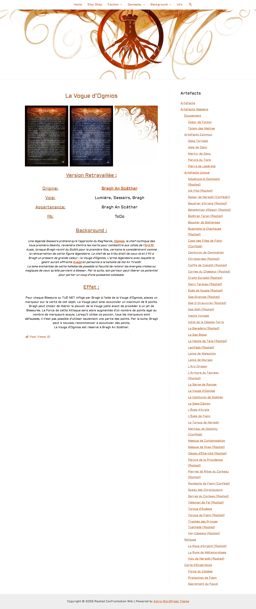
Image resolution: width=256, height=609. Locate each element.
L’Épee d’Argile (198, 410)
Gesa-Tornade (198, 141)
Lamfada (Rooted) (201, 347)
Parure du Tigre (199, 160)
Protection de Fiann (202, 578)
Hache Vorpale (198, 316)
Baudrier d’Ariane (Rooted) (207, 203)
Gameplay (134, 4)
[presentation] (120, 4)
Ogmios (119, 241)
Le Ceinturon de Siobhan (205, 397)
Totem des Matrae (201, 128)
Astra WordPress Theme (171, 601)
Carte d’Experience (198, 565)
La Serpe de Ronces (202, 384)
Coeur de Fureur (200, 122)
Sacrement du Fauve (203, 584)
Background (159, 4)
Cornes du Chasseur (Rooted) (209, 272)
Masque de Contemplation (206, 441)
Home (78, 4)
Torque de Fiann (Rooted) (206, 515)
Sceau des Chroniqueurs (205, 490)
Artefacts (187, 103)
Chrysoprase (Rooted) (203, 259)
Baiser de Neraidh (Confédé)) (209, 197)
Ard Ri (148, 245)
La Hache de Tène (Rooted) (207, 341)
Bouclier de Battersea (204, 222)
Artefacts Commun (198, 134)
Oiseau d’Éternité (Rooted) (207, 453)
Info (179, 4)
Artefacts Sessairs (194, 109)
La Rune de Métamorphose (207, 552)
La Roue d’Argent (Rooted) (207, 546)
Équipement (192, 116)
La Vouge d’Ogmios (201, 391)
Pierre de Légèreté (202, 166)
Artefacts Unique (197, 172)
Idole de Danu (197, 147)
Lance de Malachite (202, 354)
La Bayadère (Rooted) (203, 328)
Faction (113, 4)
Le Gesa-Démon (199, 404)
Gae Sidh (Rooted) (201, 309)
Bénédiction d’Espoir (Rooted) (209, 210)
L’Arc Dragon (197, 366)
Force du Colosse (200, 571)
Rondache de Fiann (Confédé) (209, 483)
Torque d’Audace (200, 509)
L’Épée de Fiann (199, 416)
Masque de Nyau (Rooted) (206, 447)
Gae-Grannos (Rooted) (204, 297)
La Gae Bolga (197, 335)
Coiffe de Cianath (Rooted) (207, 265)
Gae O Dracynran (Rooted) (207, 303)
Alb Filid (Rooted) (200, 191)
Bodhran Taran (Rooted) (205, 216)
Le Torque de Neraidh (203, 422)
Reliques (190, 540)
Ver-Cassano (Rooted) (204, 533)
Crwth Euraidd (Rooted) (205, 278)
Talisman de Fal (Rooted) (206, 502)
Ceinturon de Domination (206, 252)
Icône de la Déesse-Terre (206, 322)
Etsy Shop (95, 4)
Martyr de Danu (199, 154)
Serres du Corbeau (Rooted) (208, 496)
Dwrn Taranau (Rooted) (205, 284)
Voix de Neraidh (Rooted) (206, 559)
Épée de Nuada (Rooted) (205, 290)
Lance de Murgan (200, 360)
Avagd (77, 262)
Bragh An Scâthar (120, 188)
